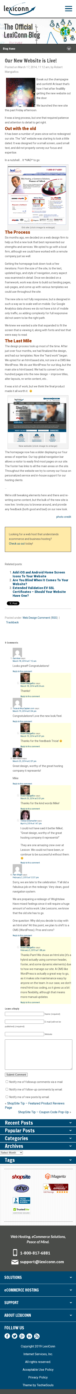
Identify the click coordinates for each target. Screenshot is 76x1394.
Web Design (30, 617)
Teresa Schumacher (28, 821)
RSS (54, 617)
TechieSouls (45, 1385)
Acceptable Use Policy (38, 1369)
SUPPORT (38, 1303)
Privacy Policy (38, 1377)
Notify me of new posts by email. (29, 1097)
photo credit (63, 516)
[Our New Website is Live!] (38, 196)
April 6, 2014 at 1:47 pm (31, 823)
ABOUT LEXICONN (38, 1316)
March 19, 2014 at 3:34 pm (24, 711)
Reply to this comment (22, 671)
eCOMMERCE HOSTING (38, 1290)
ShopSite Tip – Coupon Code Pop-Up (43, 1112)
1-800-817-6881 (35, 1253)
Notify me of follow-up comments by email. (36, 1089)
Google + (22, 1336)
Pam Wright (17, 875)
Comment (44, 617)
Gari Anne (16, 658)
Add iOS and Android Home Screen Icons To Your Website (39, 574)
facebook (7, 1336)
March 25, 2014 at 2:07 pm (24, 761)
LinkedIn (29, 1336)
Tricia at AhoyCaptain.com (23, 708)
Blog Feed (37, 1336)
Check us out (17, 543)
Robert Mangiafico (27, 683)
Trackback (12, 622)
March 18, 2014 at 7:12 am (24, 661)
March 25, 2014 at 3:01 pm (32, 798)
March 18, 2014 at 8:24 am (32, 686)
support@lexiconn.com (42, 1261)
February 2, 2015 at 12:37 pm (26, 877)
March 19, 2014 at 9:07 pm (32, 736)
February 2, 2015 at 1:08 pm (32, 950)
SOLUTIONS (38, 1278)
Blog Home (9, 49)
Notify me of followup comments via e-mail (36, 1081)
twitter (15, 1336)
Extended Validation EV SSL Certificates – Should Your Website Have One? (39, 592)
